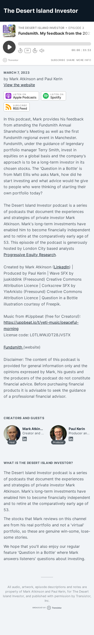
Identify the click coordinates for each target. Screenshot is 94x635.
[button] (54, 44)
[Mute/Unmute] (41, 50)
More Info (83, 60)
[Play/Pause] (9, 31)
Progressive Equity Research (30, 254)
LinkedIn (61, 267)
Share (71, 60)
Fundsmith (13, 347)
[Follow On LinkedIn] (24, 439)
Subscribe (58, 60)
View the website (19, 84)
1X (27, 50)
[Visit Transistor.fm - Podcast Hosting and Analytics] (10, 60)
